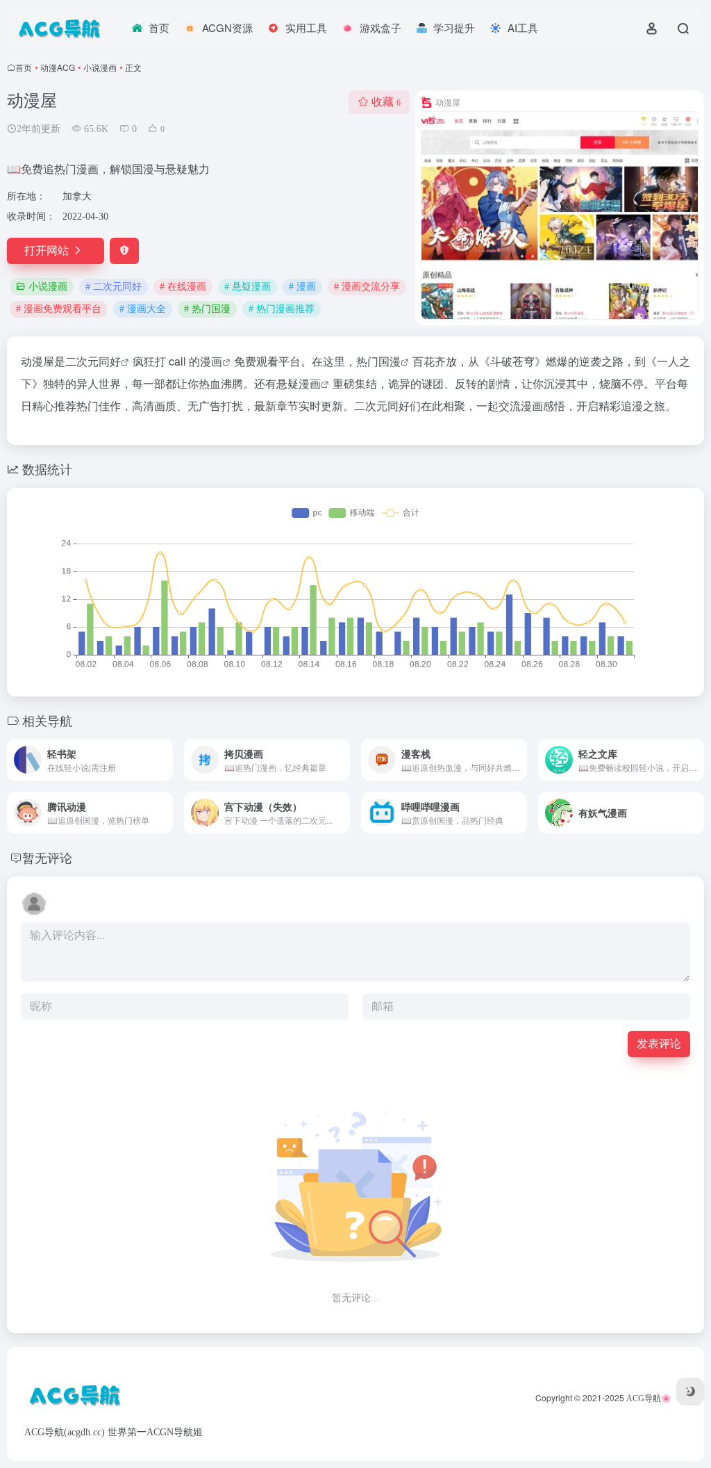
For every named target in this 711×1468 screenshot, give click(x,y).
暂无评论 (47, 857)
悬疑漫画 (298, 383)
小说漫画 (100, 67)
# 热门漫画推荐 (282, 309)
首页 (23, 67)
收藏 (386, 102)
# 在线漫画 (183, 287)
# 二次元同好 (113, 287)
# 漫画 (302, 287)
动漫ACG (57, 67)
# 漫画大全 (142, 309)
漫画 (211, 361)
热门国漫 (378, 361)
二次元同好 (93, 361)
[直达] (165, 759)
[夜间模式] (690, 1391)
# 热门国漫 (207, 309)
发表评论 (659, 1044)
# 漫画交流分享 (367, 287)
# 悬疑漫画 (247, 287)
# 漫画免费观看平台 (58, 309)
